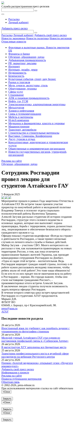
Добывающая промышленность (27, 60)
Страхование (16, 94)
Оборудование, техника (22, 88)
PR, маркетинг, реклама (22, 63)
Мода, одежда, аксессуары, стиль (28, 85)
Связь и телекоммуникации (24, 113)
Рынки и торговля (19, 82)
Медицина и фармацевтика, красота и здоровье (36, 123)
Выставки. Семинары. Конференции (30, 136)
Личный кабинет (18, 22)
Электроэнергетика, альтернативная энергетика (36, 104)
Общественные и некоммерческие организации (36, 148)
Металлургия (16, 107)
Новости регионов (61, 38)
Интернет (14, 66)
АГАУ (5, 311)
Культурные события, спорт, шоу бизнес (32, 79)
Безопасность (16, 75)
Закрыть (7, 398)
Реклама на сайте (11, 160)
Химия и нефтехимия (21, 110)
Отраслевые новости (13, 41)
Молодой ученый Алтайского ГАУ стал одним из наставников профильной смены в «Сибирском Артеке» (35, 339)
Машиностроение (18, 126)
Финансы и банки (19, 53)
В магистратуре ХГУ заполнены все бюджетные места (33, 347)
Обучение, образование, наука (26, 56)
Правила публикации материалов (21, 378)
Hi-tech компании (18, 120)
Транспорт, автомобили (22, 129)
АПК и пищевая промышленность (28, 98)
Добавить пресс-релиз (14, 28)
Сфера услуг (15, 91)
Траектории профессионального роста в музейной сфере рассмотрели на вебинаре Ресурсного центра (35, 355)
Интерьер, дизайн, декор (23, 69)
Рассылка (14, 19)
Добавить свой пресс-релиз (50, 35)
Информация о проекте (15, 372)
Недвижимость (17, 72)
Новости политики (37, 38)
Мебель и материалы (20, 117)
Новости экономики (13, 38)
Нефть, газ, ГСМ (18, 101)
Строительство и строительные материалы (33, 132)
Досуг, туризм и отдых (21, 139)
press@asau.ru (9, 308)
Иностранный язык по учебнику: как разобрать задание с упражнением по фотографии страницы (35, 330)
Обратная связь (10, 382)
